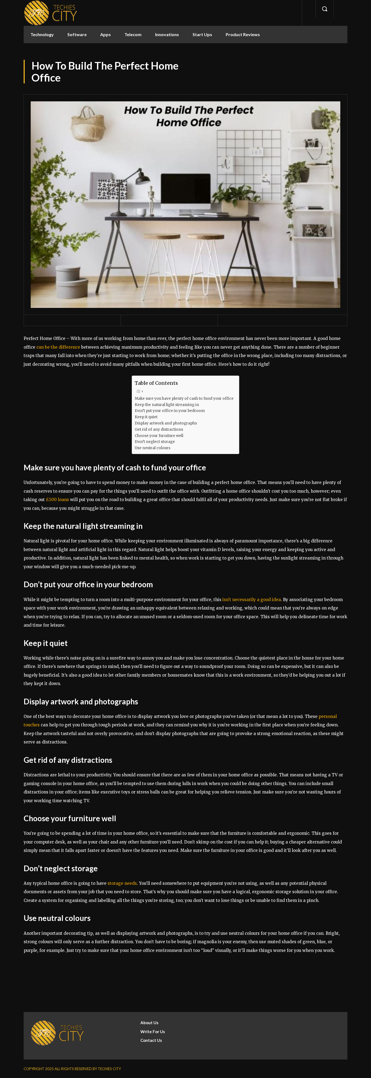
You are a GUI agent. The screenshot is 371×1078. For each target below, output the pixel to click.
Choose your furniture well (159, 435)
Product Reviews (243, 34)
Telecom (133, 34)
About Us (149, 1022)
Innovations (167, 34)
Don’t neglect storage (155, 441)
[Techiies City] (51, 13)
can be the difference (58, 347)
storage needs (122, 883)
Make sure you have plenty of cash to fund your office (184, 398)
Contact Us (151, 1040)
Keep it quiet (146, 417)
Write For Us (152, 1031)
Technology (42, 34)
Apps (105, 34)
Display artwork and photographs (166, 423)
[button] (324, 8)
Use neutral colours (152, 448)
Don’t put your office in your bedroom (170, 410)
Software (77, 34)
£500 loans (57, 499)
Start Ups (202, 34)
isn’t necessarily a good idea (251, 599)
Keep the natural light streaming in (167, 404)
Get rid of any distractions (159, 429)
